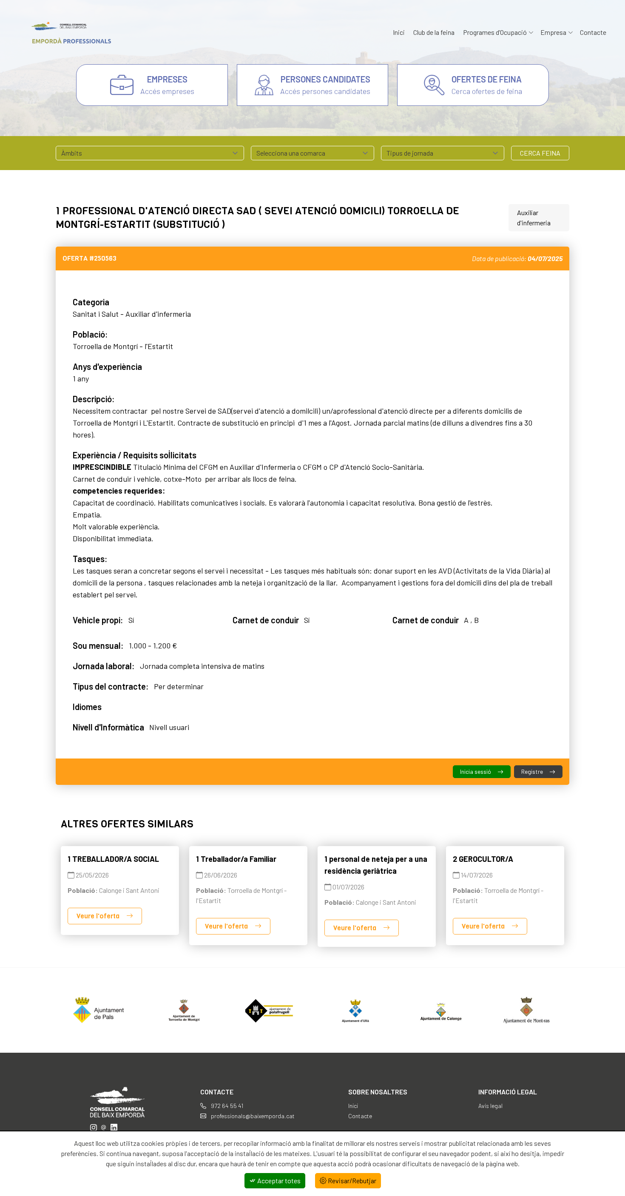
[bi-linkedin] (114, 1127)
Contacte (593, 32)
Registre (532, 771)
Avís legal (490, 1105)
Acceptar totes (278, 1180)
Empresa (553, 32)
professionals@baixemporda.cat (252, 1115)
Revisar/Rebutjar (351, 1180)
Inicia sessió (476, 771)
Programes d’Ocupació (495, 32)
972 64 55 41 (226, 1105)
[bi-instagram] (93, 1127)
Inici (399, 32)
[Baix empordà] (68, 32)
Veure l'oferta (99, 916)
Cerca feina (540, 153)
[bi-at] (103, 1127)
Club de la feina (434, 32)
